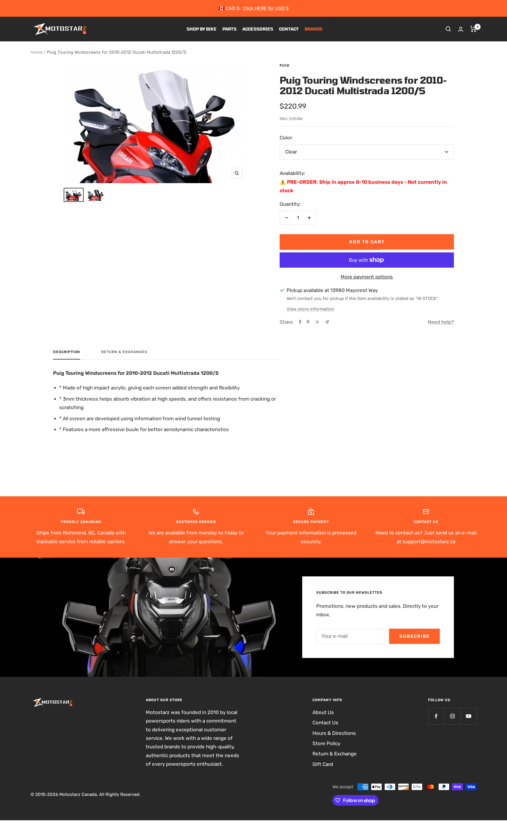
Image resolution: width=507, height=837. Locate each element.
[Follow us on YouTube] (468, 716)
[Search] (448, 29)
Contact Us (325, 722)
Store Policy (326, 743)
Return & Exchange (334, 754)
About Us (323, 712)
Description (66, 352)
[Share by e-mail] (327, 322)
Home (37, 52)
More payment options (367, 277)
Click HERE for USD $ (266, 8)
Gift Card (322, 764)
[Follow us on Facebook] (436, 716)
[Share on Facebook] (300, 322)
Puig (285, 65)
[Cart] (473, 29)
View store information (310, 309)
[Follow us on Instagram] (452, 716)
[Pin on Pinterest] (308, 322)
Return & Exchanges (124, 352)
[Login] (460, 29)
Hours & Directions (334, 733)
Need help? (441, 322)
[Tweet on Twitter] (317, 322)
